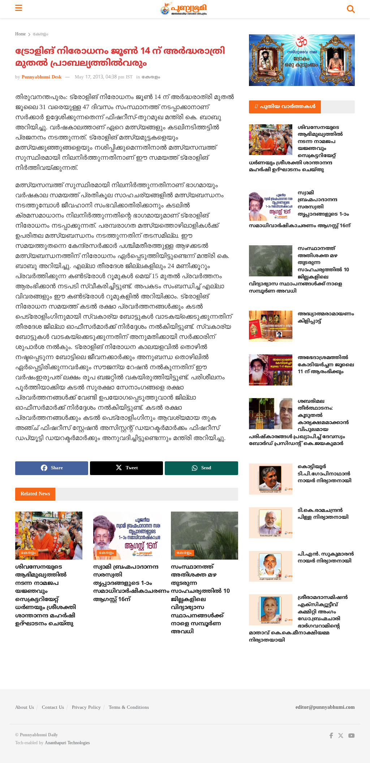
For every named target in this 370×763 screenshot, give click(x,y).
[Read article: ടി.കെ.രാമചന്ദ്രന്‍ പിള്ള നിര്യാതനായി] (270, 522)
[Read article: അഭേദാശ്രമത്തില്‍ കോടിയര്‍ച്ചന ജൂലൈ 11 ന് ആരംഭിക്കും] (270, 369)
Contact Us (53, 708)
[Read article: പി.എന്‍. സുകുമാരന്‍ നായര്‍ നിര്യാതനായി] (270, 566)
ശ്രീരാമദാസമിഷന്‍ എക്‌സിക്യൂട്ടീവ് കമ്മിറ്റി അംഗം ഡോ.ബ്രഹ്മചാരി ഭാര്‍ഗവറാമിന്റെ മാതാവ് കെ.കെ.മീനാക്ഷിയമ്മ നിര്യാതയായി (298, 619)
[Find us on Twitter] (341, 736)
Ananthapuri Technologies (67, 743)
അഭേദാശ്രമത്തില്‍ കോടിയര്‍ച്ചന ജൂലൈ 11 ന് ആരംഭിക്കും (326, 365)
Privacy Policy (86, 708)
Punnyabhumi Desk (41, 77)
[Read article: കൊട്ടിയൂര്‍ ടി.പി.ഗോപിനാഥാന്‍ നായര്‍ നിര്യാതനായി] (270, 479)
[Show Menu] (18, 9)
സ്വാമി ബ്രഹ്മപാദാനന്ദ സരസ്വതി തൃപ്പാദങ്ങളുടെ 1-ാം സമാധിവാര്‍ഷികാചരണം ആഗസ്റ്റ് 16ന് (131, 583)
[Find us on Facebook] (331, 736)
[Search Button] (351, 9)
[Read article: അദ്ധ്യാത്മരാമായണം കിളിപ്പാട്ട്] (270, 326)
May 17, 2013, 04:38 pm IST (104, 77)
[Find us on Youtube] (351, 736)
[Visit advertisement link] (302, 60)
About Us (24, 708)
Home (20, 34)
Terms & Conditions (129, 708)
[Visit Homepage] (184, 9)
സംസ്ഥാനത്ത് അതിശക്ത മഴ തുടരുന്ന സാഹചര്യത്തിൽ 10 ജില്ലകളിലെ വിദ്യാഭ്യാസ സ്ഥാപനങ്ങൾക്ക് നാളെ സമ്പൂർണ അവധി (200, 599)
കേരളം (40, 34)
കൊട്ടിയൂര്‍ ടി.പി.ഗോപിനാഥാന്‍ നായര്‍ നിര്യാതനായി (325, 474)
